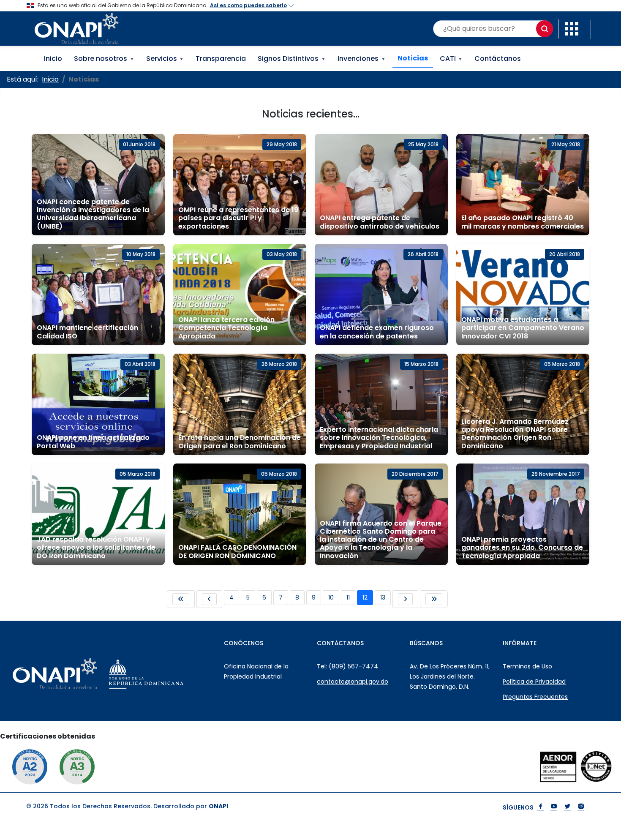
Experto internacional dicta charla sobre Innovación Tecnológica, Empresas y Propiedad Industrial (379, 437)
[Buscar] (544, 28)
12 (365, 597)
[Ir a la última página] (434, 599)
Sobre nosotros (104, 58)
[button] (571, 28)
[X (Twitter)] (567, 807)
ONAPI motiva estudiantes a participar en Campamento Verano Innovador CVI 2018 (522, 328)
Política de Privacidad (534, 681)
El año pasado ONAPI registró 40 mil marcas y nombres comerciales (522, 222)
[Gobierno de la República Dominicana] (167, 674)
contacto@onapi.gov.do (352, 681)
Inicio (53, 58)
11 (348, 597)
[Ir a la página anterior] (209, 599)
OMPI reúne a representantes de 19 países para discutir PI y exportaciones (238, 218)
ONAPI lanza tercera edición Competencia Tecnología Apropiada (226, 328)
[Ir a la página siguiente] (405, 599)
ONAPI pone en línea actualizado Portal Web (93, 441)
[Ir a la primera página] (181, 599)
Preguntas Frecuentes (535, 697)
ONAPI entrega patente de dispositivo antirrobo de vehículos (379, 222)
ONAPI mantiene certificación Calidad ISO (87, 332)
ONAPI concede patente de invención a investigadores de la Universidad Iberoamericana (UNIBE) (93, 214)
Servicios (165, 58)
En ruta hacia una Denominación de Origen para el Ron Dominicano (239, 441)
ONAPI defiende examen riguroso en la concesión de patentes (377, 332)
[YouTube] (553, 807)
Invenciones (362, 58)
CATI (451, 58)
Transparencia (221, 58)
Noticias (413, 58)
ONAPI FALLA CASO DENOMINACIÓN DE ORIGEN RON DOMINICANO (237, 551)
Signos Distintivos (292, 58)
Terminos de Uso (527, 666)
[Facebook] (540, 807)
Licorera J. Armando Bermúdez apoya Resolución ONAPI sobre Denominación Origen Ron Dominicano (515, 434)
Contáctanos (497, 58)
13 (382, 597)
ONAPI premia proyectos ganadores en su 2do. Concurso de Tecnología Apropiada (522, 547)
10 (331, 597)
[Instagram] (580, 807)
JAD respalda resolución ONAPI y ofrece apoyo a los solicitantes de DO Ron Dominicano (96, 547)
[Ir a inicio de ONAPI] (76, 674)
